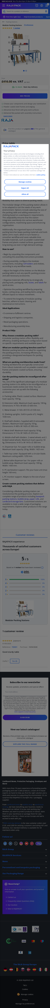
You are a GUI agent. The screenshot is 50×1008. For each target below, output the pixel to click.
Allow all (25, 194)
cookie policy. (41, 175)
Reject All (25, 188)
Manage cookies (25, 182)
